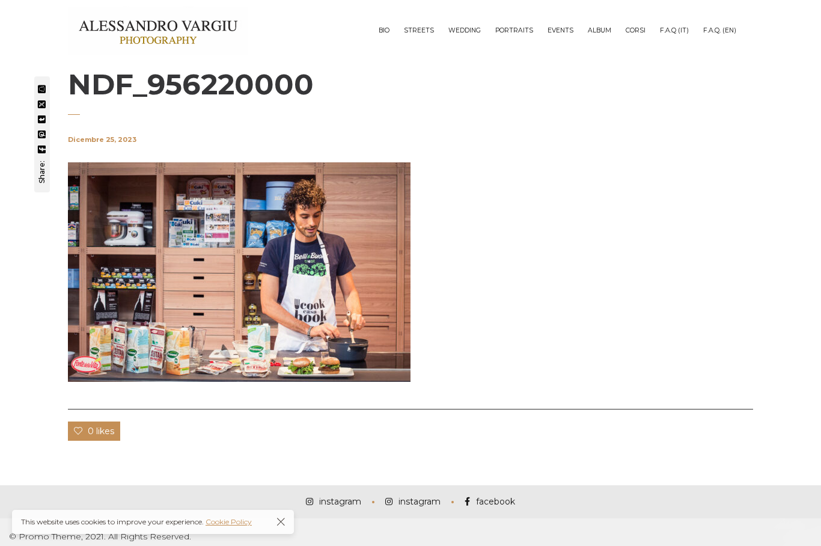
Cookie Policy (229, 521)
